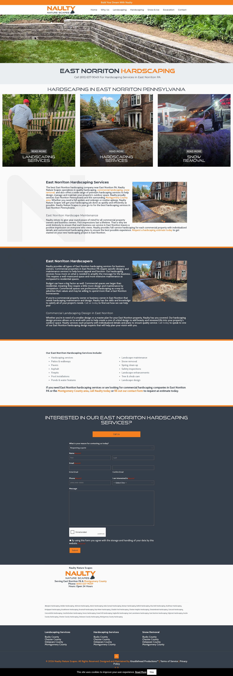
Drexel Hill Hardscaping (104, 613)
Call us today (91, 302)
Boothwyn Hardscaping (173, 606)
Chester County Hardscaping (68, 617)
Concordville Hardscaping (53, 613)
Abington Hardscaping (52, 606)
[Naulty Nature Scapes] (61, 10)
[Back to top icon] (116, 656)
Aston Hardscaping (96, 606)
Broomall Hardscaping (86, 609)
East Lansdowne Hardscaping (139, 613)
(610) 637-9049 (89, 77)
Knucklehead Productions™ (144, 661)
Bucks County (52, 636)
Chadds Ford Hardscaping (120, 609)
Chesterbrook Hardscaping (159, 609)
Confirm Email (117, 472)
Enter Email (73, 472)
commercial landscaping (110, 189)
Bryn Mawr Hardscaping (102, 609)
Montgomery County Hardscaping (111, 617)
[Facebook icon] (115, 668)
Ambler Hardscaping (67, 606)
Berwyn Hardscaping (129, 606)
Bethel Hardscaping (143, 606)
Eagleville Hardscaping (120, 613)
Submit (75, 550)
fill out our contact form (128, 391)
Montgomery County (95, 581)
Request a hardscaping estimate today (152, 230)
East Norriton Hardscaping (158, 613)
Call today (163, 322)
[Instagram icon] (118, 668)
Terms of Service (169, 661)
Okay (152, 672)
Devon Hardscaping (89, 613)
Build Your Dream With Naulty (116, 2)
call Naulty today (100, 391)
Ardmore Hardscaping (82, 606)
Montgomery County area (73, 391)
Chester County (53, 639)
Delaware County (54, 641)
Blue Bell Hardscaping (157, 606)
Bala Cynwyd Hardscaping (112, 606)
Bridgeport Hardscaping (53, 609)
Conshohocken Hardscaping (72, 613)
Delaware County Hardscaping (89, 617)
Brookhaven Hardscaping (69, 609)
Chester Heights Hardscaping (139, 609)
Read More (140, 672)
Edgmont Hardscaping (175, 613)
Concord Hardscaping (175, 609)
